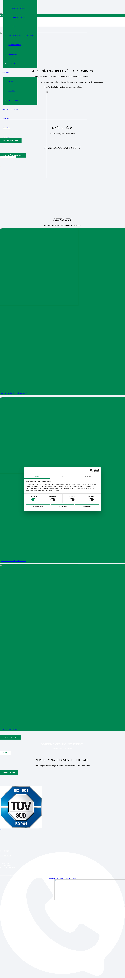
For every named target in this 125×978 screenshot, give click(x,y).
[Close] (0, 166)
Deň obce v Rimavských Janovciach (13, 561)
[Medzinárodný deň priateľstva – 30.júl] (39, 305)
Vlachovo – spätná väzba (9, 729)
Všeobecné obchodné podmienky (112, 909)
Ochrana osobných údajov (114, 907)
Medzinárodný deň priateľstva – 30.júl (14, 393)
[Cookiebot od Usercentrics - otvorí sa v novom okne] (91, 470)
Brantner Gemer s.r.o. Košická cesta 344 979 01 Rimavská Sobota (7, 865)
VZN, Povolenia (119, 911)
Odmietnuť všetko (38, 506)
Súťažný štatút (119, 913)
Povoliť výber (62, 506)
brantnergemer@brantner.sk (9, 875)
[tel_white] (62, 975)
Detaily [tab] (62, 476)
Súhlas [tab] (37, 476)
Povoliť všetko (87, 506)
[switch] (53, 499)
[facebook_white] (1, 918)
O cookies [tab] (88, 476)
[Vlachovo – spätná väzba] (39, 641)
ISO (124, 905)
